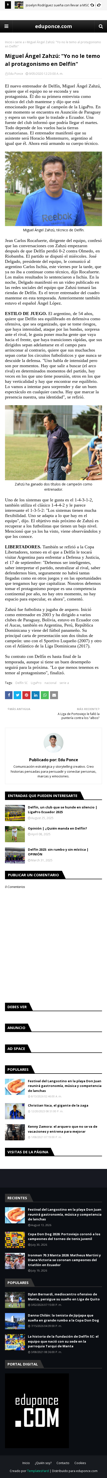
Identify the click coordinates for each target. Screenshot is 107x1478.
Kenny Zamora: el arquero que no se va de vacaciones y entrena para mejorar (62, 1129)
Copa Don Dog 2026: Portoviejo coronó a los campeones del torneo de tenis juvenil (64, 1236)
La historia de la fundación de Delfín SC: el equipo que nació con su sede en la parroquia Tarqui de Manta (63, 1341)
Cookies (80, 1463)
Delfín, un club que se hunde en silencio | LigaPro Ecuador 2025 (62, 809)
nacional (50, 683)
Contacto (62, 1463)
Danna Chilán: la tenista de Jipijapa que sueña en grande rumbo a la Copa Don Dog (63, 1317)
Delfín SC (21, 683)
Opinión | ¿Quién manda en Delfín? (57, 828)
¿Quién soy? (43, 1463)
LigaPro (36, 683)
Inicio (8, 42)
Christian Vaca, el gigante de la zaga (58, 1105)
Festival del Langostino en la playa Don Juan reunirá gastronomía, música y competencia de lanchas (65, 1086)
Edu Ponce (15, 74)
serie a (19, 42)
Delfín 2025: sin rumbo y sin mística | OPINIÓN (58, 852)
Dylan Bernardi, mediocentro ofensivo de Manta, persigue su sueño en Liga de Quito (64, 1296)
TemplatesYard (38, 1471)
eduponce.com (53, 26)
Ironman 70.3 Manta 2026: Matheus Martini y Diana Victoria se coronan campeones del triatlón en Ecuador (64, 1260)
